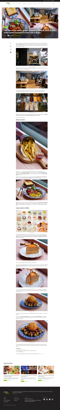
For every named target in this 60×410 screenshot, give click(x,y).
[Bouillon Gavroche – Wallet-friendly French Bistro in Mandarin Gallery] (46, 370)
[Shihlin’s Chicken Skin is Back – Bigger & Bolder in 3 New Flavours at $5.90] (12, 370)
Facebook (17, 349)
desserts (20, 171)
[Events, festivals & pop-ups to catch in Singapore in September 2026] (29, 370)
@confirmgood (41, 353)
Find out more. (14, 393)
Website (24, 349)
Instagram (21, 349)
